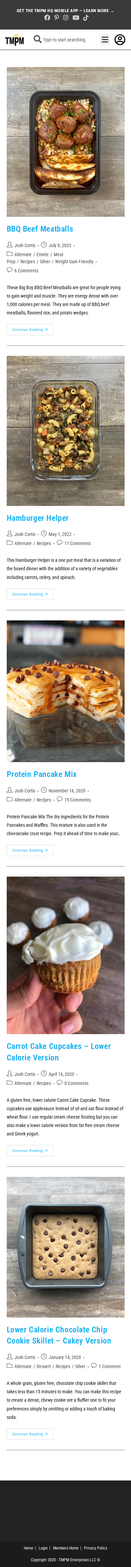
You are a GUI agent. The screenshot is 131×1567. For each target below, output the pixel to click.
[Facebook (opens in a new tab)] (47, 17)
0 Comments (76, 1083)
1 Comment (110, 1366)
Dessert (44, 1366)
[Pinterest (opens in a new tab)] (56, 17)
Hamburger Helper (38, 518)
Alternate (23, 254)
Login (43, 1548)
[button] (105, 39)
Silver (45, 261)
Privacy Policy (95, 1548)
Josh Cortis (24, 245)
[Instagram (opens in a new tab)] (66, 17)
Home (28, 1548)
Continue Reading (33, 328)
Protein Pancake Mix (42, 774)
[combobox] (62, 39)
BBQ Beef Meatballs (40, 229)
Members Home (66, 1548)
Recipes (27, 261)
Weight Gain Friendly (74, 261)
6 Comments (26, 270)
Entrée (43, 254)
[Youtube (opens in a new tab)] (76, 17)
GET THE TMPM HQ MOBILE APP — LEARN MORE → (66, 10)
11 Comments (77, 543)
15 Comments (77, 800)
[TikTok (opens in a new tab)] (85, 17)
